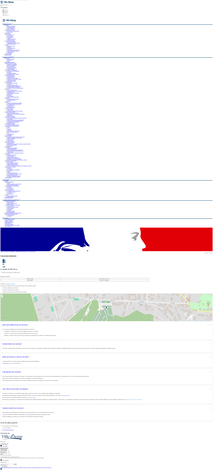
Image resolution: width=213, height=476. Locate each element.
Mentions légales (11, 467)
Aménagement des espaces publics (13, 157)
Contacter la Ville (30, 467)
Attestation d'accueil (10, 77)
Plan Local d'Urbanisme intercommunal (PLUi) (15, 150)
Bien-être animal (10, 145)
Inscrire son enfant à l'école (12, 90)
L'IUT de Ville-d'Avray (11, 100)
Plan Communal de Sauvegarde (12, 162)
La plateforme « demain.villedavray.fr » (14, 190)
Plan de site (41, 467)
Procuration (9, 72)
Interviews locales (8, 55)
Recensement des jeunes (11, 73)
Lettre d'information (8, 226)
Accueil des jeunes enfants (11, 154)
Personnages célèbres (11, 27)
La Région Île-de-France (11, 44)
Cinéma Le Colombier (9, 221)
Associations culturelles (9, 224)
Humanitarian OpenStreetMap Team (207, 320)
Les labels (6, 45)
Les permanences (10, 109)
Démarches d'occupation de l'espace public (14, 137)
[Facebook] (4, 262)
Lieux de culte (7, 33)
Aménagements (7, 153)
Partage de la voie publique (12, 144)
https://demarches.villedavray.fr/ (8, 429)
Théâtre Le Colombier (9, 220)
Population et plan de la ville (10, 30)
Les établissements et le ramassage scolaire (14, 91)
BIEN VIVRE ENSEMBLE (10, 141)
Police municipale (10, 161)
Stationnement (9, 134)
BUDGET (7, 194)
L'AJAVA (9, 101)
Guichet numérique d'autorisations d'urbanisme (15, 152)
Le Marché (9, 167)
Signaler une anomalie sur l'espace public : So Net (16, 136)
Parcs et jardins (9, 36)
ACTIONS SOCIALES (9, 108)
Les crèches (9, 84)
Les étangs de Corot (10, 35)
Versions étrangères (4, 7)
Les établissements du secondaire (13, 99)
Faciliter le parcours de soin (12, 156)
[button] (210, 253)
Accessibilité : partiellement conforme (20, 467)
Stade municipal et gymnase (12, 203)
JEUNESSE (7, 98)
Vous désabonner (5, 466)
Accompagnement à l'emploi (12, 172)
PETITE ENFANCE (8, 82)
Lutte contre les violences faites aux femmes (14, 111)
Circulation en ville (10, 133)
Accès (8, 61)
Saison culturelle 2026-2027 (10, 219)
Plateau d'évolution (10, 204)
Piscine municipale (10, 202)
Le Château (9, 38)
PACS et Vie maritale (11, 66)
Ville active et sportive (11, 46)
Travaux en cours (10, 139)
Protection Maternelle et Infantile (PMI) (14, 86)
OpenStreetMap (184, 320)
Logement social (10, 110)
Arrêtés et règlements (10, 138)
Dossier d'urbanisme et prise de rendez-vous (14, 149)
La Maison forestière (10, 40)
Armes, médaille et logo (11, 28)
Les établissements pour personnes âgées (14, 104)
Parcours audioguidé (10, 29)
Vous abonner (4, 465)
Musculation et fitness (11, 211)
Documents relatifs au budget (12, 195)
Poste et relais (9, 170)
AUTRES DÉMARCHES (9, 75)
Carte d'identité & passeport (10, 62)
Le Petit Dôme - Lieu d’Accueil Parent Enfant (15, 88)
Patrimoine (7, 25)
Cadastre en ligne (10, 151)
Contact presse (35, 467)
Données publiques (8, 54)
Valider (15, 464)
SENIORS (7, 102)
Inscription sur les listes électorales (13, 71)
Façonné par (49, 467)
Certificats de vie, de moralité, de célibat (14, 79)
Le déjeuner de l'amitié (11, 107)
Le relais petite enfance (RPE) (12, 85)
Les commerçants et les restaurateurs (13, 169)
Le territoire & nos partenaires (10, 41)
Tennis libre (9, 210)
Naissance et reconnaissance (12, 64)
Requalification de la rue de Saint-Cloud (14, 158)
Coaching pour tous (10, 206)
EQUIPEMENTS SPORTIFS (10, 201)
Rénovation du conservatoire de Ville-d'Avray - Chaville (17, 159)
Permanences (9, 60)
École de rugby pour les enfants (12, 207)
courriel (1, 464)
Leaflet (180, 320)
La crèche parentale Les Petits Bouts (13, 87)
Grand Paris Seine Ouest (11, 42)
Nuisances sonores (10, 142)
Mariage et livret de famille (11, 65)
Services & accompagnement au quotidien (14, 103)
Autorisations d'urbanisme (11, 148)
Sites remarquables (8, 34)
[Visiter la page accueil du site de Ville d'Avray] (7, 3)
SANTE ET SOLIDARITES (10, 112)
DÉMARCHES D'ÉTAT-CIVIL (10, 63)
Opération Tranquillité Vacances (12, 164)
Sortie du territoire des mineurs (12, 78)
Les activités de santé (10, 105)
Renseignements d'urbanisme (12, 147)
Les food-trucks (10, 168)
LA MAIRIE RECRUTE (9, 196)
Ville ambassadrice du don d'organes (13, 50)
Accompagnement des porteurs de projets (14, 173)
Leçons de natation (10, 208)
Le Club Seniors (10, 106)
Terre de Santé (9, 49)
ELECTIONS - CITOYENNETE (11, 70)
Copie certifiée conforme (11, 80)
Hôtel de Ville (7, 58)
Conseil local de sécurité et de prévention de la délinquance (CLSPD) (19, 165)
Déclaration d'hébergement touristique (13, 175)
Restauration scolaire (10, 92)
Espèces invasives (10, 140)
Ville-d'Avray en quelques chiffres (13, 31)
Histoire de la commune (11, 26)
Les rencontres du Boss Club (12, 174)
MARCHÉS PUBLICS (9, 197)
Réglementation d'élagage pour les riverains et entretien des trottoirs (19, 143)
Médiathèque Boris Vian (9, 222)
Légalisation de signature (11, 81)
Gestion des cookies (3, 467)
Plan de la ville (9, 32)
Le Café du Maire (10, 193)
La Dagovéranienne (10, 215)
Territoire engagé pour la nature (12, 51)
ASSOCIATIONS (8, 177)
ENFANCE (7, 89)
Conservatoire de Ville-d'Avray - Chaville (12, 225)
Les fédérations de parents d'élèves (13, 93)
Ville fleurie (9, 47)
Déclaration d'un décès (11, 68)
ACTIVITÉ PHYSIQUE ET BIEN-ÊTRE (12, 205)
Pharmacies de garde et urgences (12, 113)
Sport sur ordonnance (11, 212)
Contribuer (45, 467)
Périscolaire (9, 95)
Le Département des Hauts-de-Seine (13, 43)
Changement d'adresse (11, 76)
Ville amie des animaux (11, 48)
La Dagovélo (9, 216)
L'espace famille (10, 94)
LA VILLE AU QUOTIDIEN (9, 251)
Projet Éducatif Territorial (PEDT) (13, 97)
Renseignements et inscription (12, 83)
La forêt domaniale (10, 37)
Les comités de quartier (11, 191)
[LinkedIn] (4, 266)
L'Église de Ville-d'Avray (11, 39)
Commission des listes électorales (13, 74)
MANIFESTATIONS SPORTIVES (11, 214)
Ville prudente (9, 53)
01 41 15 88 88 (4, 446)
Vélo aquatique (9, 209)
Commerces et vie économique (10, 166)
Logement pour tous (10, 155)
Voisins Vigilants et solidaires (12, 163)
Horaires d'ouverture (10, 59)
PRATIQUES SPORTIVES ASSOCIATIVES (13, 213)
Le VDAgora (9, 192)
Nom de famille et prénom (11, 67)
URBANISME (7, 146)
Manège (8, 171)
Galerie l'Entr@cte (8, 223)
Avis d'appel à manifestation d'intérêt (13, 176)
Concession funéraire (10, 69)
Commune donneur (10, 52)
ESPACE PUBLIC (8, 135)
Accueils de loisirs (10, 96)
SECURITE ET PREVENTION (10, 160)
